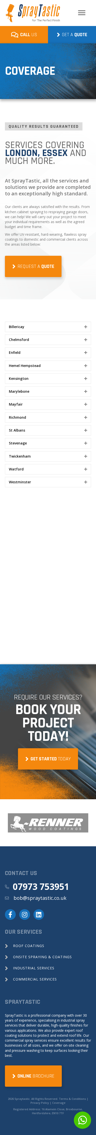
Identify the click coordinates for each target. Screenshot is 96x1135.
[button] (48, 327)
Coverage (58, 1103)
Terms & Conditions (72, 1099)
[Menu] (81, 13)
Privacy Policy (40, 1103)
